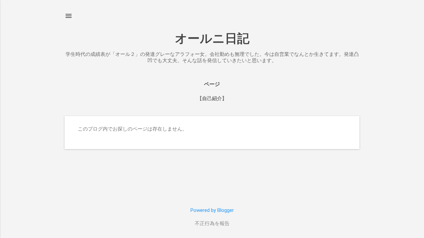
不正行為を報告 (212, 223)
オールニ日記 (212, 38)
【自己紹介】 (212, 98)
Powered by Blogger (212, 210)
